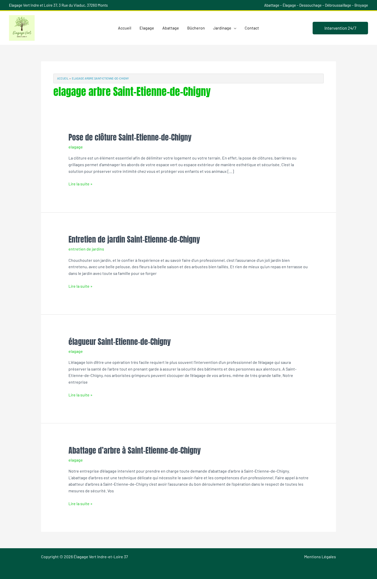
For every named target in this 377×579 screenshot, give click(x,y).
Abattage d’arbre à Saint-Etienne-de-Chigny (134, 450)
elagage (75, 146)
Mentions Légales (320, 556)
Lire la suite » (80, 183)
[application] (233, 28)
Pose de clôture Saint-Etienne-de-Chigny (130, 137)
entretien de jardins (86, 248)
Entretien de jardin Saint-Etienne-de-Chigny (134, 239)
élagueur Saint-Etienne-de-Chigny (119, 341)
